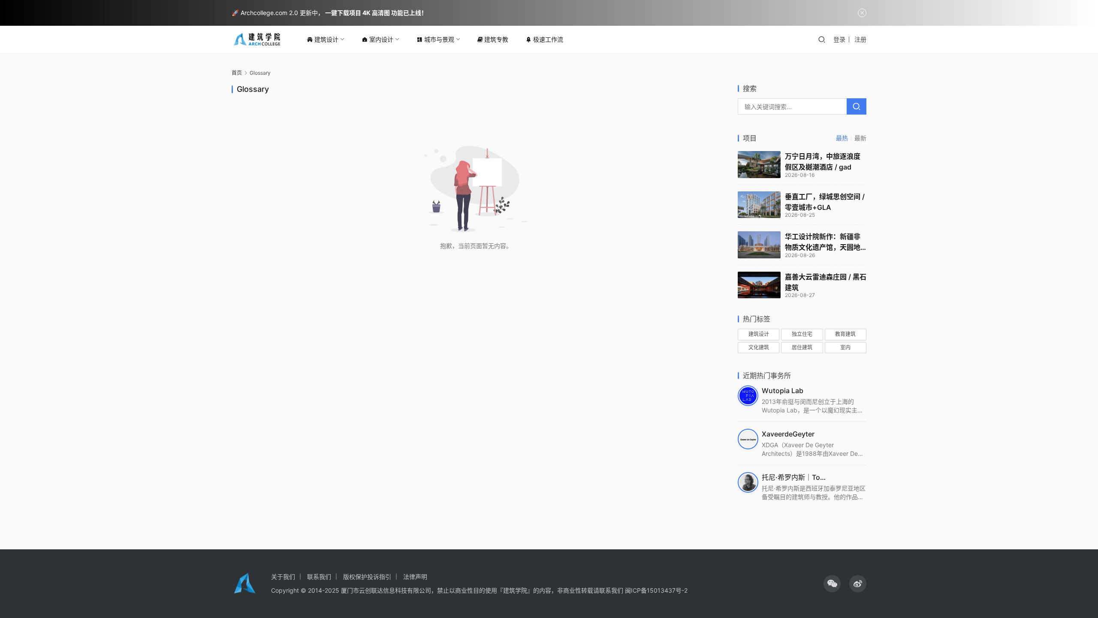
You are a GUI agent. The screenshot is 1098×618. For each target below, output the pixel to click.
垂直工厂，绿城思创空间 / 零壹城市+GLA (825, 202)
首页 (237, 73)
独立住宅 (802, 334)
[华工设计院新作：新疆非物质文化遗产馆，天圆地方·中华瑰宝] (759, 244)
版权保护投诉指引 (367, 576)
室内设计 (381, 39)
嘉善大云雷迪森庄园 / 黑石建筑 (825, 282)
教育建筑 (845, 334)
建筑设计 (326, 39)
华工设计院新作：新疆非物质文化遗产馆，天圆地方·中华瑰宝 (822, 242)
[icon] (832, 583)
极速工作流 (548, 39)
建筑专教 (496, 39)
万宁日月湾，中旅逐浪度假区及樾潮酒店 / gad (822, 161)
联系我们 (319, 576)
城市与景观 (439, 39)
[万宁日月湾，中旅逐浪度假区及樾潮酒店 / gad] (759, 164)
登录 (839, 39)
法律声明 (415, 576)
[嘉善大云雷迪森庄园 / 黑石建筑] (759, 285)
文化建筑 (758, 347)
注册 (860, 39)
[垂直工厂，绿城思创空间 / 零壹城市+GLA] (759, 204)
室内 (845, 347)
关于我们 (283, 576)
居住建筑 (802, 347)
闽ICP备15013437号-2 (656, 590)
